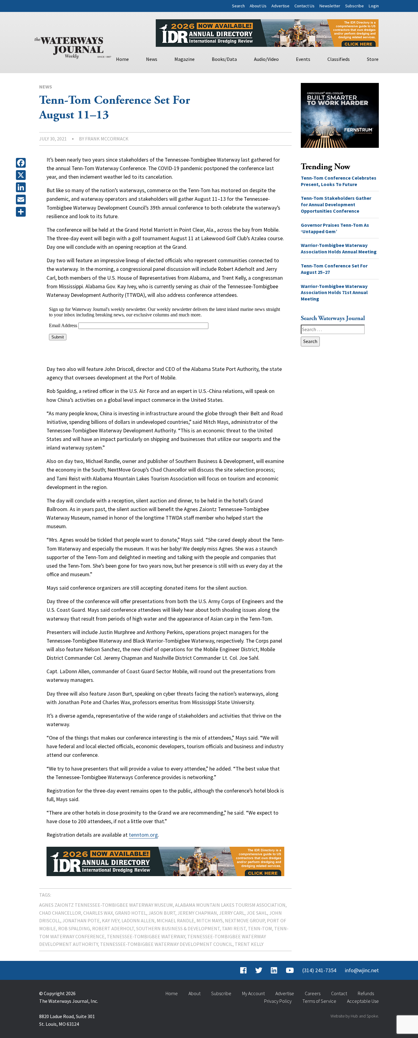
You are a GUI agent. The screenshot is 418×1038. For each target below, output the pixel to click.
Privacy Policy (278, 1001)
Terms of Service (319, 1001)
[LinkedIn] (22, 187)
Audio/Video (266, 59)
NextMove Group (245, 920)
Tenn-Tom (260, 928)
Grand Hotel (130, 913)
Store (373, 59)
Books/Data (224, 59)
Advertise (280, 6)
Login (374, 6)
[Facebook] (22, 163)
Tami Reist (234, 928)
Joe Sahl (257, 913)
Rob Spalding (74, 928)
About (194, 993)
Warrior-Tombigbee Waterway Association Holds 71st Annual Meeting (334, 292)
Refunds (366, 993)
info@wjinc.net (362, 970)
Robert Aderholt (113, 928)
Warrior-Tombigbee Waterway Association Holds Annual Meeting (339, 248)
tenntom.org (143, 834)
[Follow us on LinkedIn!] (274, 970)
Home (122, 59)
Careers (312, 993)
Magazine (184, 59)
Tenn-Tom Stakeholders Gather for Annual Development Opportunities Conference (336, 204)
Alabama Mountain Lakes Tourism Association (230, 905)
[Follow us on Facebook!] (243, 970)
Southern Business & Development (178, 928)
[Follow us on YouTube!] (290, 970)
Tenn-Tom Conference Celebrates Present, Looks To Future (338, 181)
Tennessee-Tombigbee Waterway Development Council (166, 944)
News (151, 59)
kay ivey (110, 920)
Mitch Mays (209, 920)
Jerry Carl (231, 913)
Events (303, 59)
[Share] (22, 212)
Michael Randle (175, 920)
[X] (22, 175)
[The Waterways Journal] (73, 46)
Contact (339, 993)
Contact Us (304, 6)
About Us (258, 6)
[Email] (22, 199)
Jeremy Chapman (197, 913)
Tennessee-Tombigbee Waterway (146, 936)
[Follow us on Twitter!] (258, 970)
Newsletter (329, 6)
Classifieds (338, 59)
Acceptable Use (363, 1001)
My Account (253, 993)
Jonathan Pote (81, 920)
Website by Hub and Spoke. (354, 1016)
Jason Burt (161, 913)
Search (238, 6)
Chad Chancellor (60, 913)
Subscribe (354, 6)
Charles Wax (98, 913)
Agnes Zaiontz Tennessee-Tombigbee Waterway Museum (106, 905)
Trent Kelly (249, 944)
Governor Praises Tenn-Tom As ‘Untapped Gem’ (335, 228)
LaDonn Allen (138, 920)
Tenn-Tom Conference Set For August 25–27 (334, 269)
